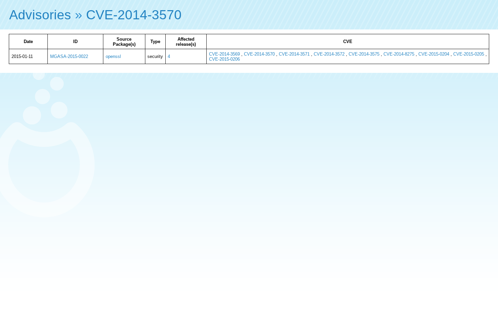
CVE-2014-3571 (294, 54)
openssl (113, 56)
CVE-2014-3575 (364, 54)
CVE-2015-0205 (468, 54)
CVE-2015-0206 (224, 59)
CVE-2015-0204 (433, 54)
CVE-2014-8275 (398, 54)
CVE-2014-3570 (134, 14)
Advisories (40, 14)
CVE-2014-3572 (329, 54)
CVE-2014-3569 (224, 54)
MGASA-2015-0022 (69, 56)
